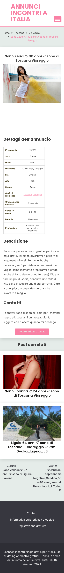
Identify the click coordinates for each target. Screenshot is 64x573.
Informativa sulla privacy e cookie (32, 519)
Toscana (28, 194)
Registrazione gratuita (32, 331)
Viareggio (37, 194)
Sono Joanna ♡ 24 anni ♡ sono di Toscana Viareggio (32, 393)
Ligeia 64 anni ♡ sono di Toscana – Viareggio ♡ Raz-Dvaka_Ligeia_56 (32, 447)
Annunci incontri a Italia (29, 13)
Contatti (32, 513)
